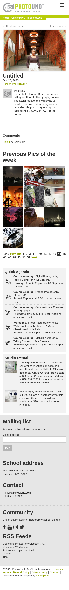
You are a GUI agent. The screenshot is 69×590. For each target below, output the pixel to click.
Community (17, 17)
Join (7, 448)
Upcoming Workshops (15, 546)
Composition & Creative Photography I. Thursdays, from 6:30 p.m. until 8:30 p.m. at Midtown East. (38, 312)
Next (34, 257)
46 (4, 257)
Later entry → (58, 26)
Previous (15, 253)
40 (40, 253)
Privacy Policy (39, 572)
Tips (5, 556)
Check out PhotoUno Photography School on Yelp (32, 519)
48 (14, 257)
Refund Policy (21, 572)
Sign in (7, 141)
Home (6, 17)
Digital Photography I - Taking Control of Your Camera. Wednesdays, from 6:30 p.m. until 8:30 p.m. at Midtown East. (38, 342)
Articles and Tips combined (18, 550)
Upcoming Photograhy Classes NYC (24, 543)
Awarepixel (42, 575)
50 (23, 257)
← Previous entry (13, 26)
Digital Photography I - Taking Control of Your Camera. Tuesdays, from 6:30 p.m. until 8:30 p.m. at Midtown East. (38, 281)
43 (54, 253)
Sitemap (54, 572)
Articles (7, 553)
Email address (11, 434)
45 (64, 253)
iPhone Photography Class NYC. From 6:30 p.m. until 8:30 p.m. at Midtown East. (37, 296)
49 (19, 257)
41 (45, 253)
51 (28, 257)
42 (49, 253)
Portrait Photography (15, 83)
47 (9, 257)
